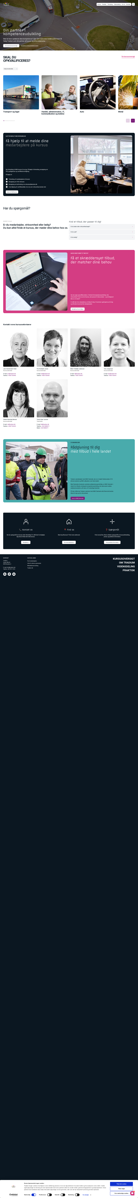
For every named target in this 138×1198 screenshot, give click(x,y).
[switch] (49, 1195)
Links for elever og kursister (34, 563)
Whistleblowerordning (32, 565)
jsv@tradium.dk (11, 373)
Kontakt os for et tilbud (77, 309)
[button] (128, 121)
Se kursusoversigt (128, 56)
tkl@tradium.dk (45, 424)
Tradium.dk (30, 568)
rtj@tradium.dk (78, 373)
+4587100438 (45, 375)
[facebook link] (4, 574)
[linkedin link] (9, 574)
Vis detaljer (86, 1195)
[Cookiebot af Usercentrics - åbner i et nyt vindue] (14, 1195)
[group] (21, 94)
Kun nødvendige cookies (121, 1193)
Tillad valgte (121, 1188)
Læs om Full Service (12, 192)
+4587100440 (12, 375)
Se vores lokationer (69, 542)
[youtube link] (13, 574)
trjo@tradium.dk (112, 373)
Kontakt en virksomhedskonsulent (29, 45)
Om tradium (127, 562)
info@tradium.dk (11, 567)
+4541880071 (45, 426)
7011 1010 (12, 569)
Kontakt (128, 4)
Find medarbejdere (32, 561)
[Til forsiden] (6, 4)
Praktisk (104, 4)
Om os (123, 4)
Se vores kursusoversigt (11, 45)
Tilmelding (110, 4)
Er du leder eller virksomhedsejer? (80, 226)
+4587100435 (12, 426)
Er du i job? (74, 232)
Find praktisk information (112, 542)
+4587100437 (79, 375)
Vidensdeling (117, 4)
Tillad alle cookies (121, 1184)
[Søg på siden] (133, 4)
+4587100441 (113, 375)
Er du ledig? (74, 237)
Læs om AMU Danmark (77, 498)
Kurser (99, 4)
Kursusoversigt (124, 558)
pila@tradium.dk (45, 373)
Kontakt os (25, 542)
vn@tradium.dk (11, 424)
